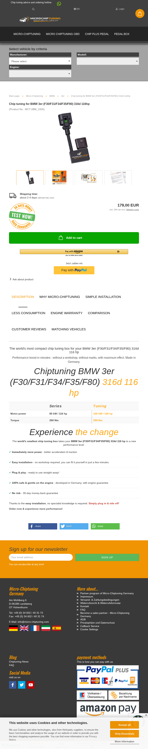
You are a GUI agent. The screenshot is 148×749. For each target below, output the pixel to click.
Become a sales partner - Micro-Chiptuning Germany (104, 614)
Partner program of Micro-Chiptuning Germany (107, 593)
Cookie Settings (89, 629)
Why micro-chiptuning (59, 297)
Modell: (82, 54)
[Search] (33, 9)
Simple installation (103, 297)
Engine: (14, 67)
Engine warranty (66, 313)
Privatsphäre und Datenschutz (97, 622)
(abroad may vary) (46, 198)
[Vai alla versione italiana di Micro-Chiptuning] (46, 628)
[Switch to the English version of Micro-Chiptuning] (24, 628)
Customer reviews (29, 329)
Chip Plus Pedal (97, 34)
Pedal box (121, 34)
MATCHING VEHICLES (69, 329)
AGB (83, 619)
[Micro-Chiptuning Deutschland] (40, 20)
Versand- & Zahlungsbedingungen (99, 599)
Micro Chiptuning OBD (63, 34)
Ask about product (23, 279)
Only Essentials (124, 733)
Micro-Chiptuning (27, 34)
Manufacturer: (18, 54)
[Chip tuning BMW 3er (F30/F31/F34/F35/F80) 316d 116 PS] (73, 137)
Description (23, 297)
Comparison (99, 313)
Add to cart (74, 238)
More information (124, 741)
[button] (57, 4)
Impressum (86, 596)
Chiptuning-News (19, 661)
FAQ (82, 609)
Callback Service (89, 626)
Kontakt (84, 606)
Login (121, 9)
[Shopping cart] (139, 13)
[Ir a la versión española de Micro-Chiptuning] (56, 628)
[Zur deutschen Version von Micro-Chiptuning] (13, 628)
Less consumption (28, 313)
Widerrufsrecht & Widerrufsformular (100, 603)
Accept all (124, 724)
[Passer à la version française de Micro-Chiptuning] (35, 628)
